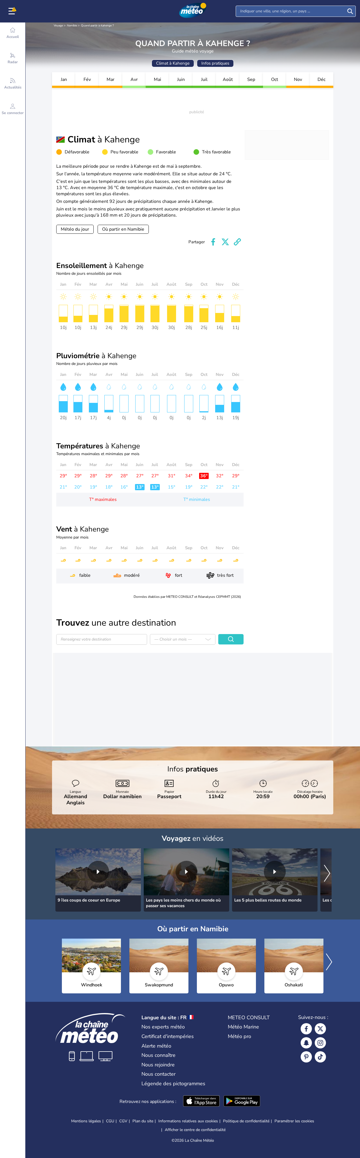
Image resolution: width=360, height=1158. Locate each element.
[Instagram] (320, 1042)
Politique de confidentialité (246, 1121)
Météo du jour (75, 229)
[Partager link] (237, 242)
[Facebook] (306, 1028)
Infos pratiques (215, 63)
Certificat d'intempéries (167, 1036)
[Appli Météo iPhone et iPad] (201, 1101)
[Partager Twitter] (225, 242)
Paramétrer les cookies (294, 1121)
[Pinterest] (306, 1056)
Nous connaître (158, 1055)
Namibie (72, 26)
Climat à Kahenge (173, 63)
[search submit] (350, 11)
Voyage (58, 26)
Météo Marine (243, 1026)
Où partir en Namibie (123, 229)
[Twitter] (320, 1028)
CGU (110, 1121)
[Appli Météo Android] (242, 1101)
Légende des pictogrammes (173, 1083)
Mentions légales (86, 1121)
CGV (123, 1121)
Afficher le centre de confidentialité (195, 1130)
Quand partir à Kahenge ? (97, 26)
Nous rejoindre (158, 1064)
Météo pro (239, 1036)
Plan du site (142, 1121)
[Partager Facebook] (213, 242)
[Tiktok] (320, 1056)
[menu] (12, 11)
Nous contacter (158, 1074)
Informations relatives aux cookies (188, 1121)
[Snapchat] (306, 1042)
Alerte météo (156, 1046)
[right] (327, 873)
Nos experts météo (163, 1026)
